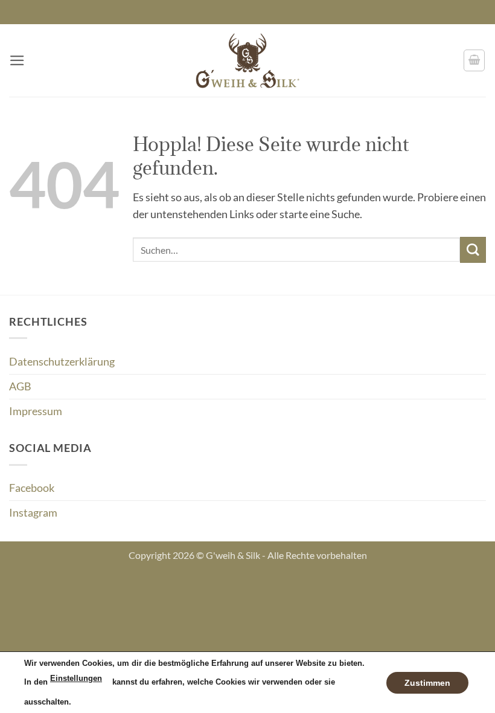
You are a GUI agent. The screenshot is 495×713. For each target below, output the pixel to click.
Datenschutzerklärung (62, 361)
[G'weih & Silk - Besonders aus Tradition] (247, 60)
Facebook (31, 488)
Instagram (33, 512)
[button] (17, 60)
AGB (20, 386)
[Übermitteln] (473, 250)
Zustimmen (427, 682)
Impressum (35, 411)
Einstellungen (76, 678)
